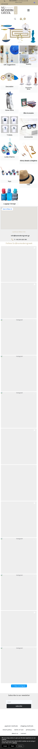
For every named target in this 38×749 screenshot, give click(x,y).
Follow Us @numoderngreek (19, 243)
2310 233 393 (4, 4)
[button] (28, 10)
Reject (12, 746)
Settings (20, 746)
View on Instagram (20, 686)
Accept (5, 746)
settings (14, 743)
